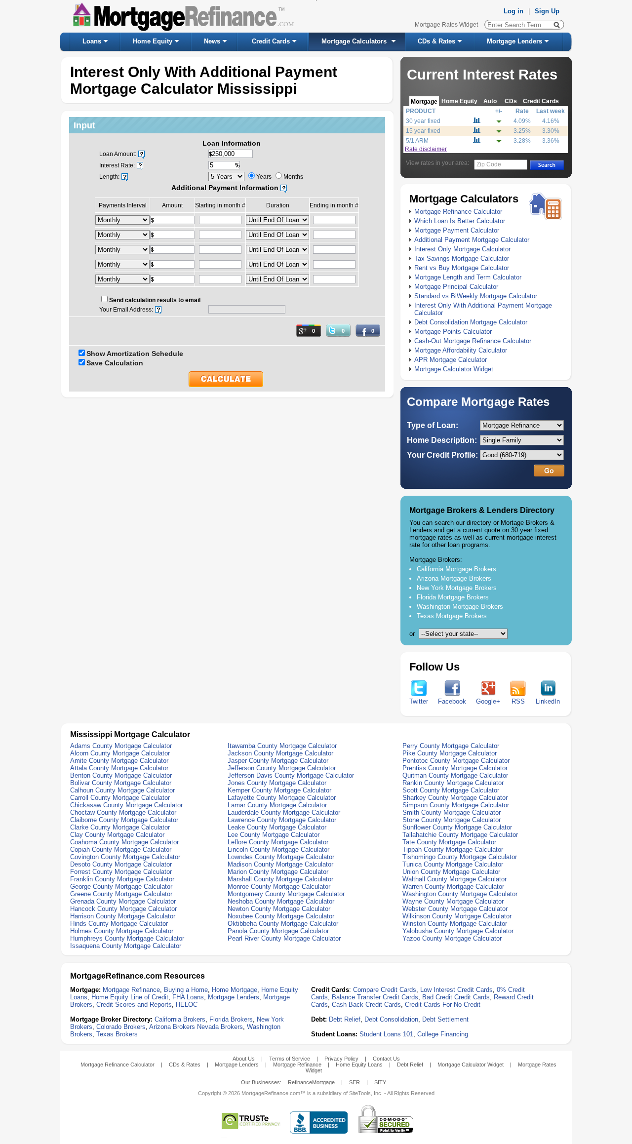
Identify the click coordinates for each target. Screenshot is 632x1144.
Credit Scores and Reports (134, 1004)
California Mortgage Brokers (456, 569)
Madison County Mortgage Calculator (280, 864)
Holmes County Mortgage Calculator (121, 931)
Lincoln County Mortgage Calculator (278, 849)
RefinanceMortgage (311, 1082)
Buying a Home (186, 989)
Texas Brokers (117, 1034)
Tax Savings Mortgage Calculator (461, 258)
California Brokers (180, 1019)
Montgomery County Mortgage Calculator (286, 894)
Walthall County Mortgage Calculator (454, 879)
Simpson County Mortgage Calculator (455, 805)
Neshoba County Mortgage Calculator (281, 901)
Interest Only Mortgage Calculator (462, 249)
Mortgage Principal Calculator (456, 286)
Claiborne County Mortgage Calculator (124, 820)
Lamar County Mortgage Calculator (277, 805)
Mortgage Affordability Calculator (460, 350)
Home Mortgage (234, 989)
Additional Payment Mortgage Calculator (471, 239)
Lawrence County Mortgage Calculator (282, 820)
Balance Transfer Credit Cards (375, 997)
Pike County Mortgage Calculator (449, 753)
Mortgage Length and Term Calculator (467, 277)
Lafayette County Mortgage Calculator (282, 797)
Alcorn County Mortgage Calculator (120, 753)
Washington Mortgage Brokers (460, 606)
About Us (244, 1059)
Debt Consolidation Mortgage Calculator (470, 322)
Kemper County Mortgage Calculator (279, 790)
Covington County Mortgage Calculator (125, 857)
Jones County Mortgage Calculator (277, 783)
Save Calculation (114, 363)
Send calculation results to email (154, 300)
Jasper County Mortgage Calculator (278, 760)
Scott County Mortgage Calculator (450, 790)
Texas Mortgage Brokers (452, 616)
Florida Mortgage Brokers (453, 597)
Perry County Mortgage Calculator (450, 746)
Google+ (488, 701)
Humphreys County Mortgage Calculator (127, 938)
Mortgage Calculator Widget (453, 369)
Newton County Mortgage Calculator (279, 908)
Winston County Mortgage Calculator (454, 923)
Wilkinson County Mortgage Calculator (457, 916)
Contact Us (386, 1059)
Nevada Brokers (220, 1026)
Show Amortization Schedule (134, 353)
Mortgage (424, 101)
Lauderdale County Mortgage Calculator (284, 812)
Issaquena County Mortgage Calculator (125, 945)
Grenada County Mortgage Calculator (123, 901)
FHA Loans (188, 997)
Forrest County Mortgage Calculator (121, 871)
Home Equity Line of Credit (129, 997)
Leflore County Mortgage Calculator (278, 842)
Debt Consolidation (391, 1019)
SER (354, 1082)
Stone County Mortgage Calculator (451, 820)
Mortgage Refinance (131, 989)
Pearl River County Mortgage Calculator (284, 938)
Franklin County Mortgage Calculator (122, 879)
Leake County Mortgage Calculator (277, 827)
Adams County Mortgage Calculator (121, 746)
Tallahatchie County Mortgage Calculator (460, 834)
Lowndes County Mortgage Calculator (281, 857)
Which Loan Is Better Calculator (459, 221)
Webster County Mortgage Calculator (455, 908)
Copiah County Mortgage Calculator (120, 849)
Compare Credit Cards (384, 989)
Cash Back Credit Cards (366, 1004)
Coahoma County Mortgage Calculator (124, 842)
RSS (518, 701)
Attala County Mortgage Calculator (119, 768)
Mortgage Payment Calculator (456, 230)
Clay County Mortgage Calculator (117, 834)
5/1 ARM (417, 140)
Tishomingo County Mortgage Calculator (459, 857)
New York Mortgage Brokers (457, 588)
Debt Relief (344, 1019)
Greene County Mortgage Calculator (121, 894)
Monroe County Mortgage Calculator (279, 886)
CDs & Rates (436, 41)
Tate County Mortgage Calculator (449, 842)
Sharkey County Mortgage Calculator (455, 797)
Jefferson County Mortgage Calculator (282, 768)
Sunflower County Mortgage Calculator (457, 827)
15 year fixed (423, 130)
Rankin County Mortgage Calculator (453, 783)
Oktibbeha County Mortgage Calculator (283, 923)
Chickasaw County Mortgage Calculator (126, 805)
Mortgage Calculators (354, 41)
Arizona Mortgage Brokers (454, 578)
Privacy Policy (341, 1059)
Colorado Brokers (121, 1026)
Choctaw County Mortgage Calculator (123, 812)
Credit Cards (271, 41)
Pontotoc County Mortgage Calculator (456, 760)
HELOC (187, 1004)
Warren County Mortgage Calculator (453, 886)
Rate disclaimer (426, 149)
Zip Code (488, 164)
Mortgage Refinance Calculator (458, 211)
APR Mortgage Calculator (450, 359)
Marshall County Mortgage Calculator (280, 879)
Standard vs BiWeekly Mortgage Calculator (475, 296)
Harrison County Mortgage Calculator (122, 916)
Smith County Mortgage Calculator (451, 812)
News (212, 41)
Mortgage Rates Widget (446, 24)
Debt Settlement (445, 1019)
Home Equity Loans (359, 1064)
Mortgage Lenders (514, 41)
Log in (513, 11)
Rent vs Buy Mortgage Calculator (461, 268)
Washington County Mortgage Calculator (459, 894)
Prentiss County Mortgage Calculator (455, 768)
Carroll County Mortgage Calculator (120, 797)
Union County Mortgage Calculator (451, 871)
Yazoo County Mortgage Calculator (452, 938)
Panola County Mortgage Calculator (278, 931)
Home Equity (152, 41)
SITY (380, 1082)
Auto (490, 101)
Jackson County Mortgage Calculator (280, 753)
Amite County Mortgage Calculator (119, 760)
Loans (91, 41)
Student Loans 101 (386, 1034)
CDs (511, 101)
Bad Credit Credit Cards (456, 997)
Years (264, 176)
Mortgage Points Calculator (453, 331)
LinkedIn (548, 701)
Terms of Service (289, 1059)
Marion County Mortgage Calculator (278, 871)
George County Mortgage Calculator (121, 886)
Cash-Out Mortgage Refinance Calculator (472, 341)
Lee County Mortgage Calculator (273, 834)
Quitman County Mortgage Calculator (455, 775)
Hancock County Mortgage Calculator (123, 908)
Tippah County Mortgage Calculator (452, 849)
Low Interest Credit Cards (456, 989)
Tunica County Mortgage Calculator (452, 864)
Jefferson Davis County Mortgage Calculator (291, 775)
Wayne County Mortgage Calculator (453, 901)
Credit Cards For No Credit (442, 1004)
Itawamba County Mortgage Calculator (282, 746)
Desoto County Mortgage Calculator (121, 864)
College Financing (442, 1034)
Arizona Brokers (172, 1026)
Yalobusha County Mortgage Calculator (458, 931)
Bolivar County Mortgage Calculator (120, 783)
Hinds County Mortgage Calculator (119, 923)
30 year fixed (423, 121)
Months (293, 176)
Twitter (418, 701)
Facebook (452, 701)
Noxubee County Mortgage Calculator (281, 916)
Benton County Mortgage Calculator (121, 775)
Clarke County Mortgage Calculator (120, 827)
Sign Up (547, 11)
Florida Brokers (231, 1019)
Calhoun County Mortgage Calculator (122, 790)
